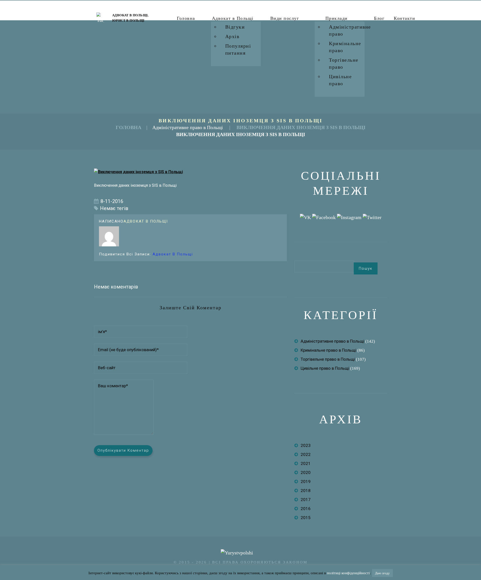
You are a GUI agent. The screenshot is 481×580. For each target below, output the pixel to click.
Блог (379, 18)
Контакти (404, 18)
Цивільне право (340, 80)
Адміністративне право (350, 30)
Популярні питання (238, 49)
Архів (232, 36)
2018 (306, 490)
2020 (306, 472)
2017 (306, 499)
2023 (306, 445)
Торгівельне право (343, 63)
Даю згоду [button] (382, 573)
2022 (306, 454)
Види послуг (284, 18)
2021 (306, 463)
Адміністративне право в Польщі (187, 127)
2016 (306, 508)
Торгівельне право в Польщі (328, 359)
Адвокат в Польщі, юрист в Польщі (130, 17)
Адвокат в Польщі (233, 18)
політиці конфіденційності (348, 573)
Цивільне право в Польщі (325, 368)
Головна (186, 18)
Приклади (336, 18)
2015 (306, 517)
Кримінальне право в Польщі (328, 350)
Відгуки (235, 27)
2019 (306, 481)
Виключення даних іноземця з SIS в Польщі (301, 127)
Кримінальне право (345, 47)
